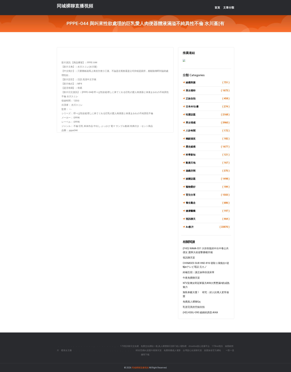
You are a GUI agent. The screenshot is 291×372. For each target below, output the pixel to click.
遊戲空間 (207, 170)
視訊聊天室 (189, 257)
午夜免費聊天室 (191, 277)
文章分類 (228, 7)
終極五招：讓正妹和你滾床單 (198, 272)
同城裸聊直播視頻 (75, 5)
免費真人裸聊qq (191, 301)
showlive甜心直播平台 (199, 346)
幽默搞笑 (207, 138)
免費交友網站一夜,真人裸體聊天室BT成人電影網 (163, 346)
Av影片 (207, 226)
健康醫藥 (207, 210)
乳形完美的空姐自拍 (194, 307)
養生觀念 (207, 202)
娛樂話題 (207, 178)
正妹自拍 (207, 98)
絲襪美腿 (207, 82)
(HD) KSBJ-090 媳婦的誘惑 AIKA (200, 312)
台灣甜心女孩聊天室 (192, 350)
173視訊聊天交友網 (129, 346)
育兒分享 (207, 194)
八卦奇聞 (207, 130)
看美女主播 (66, 350)
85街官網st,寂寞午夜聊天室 (149, 350)
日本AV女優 (207, 106)
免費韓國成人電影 (172, 350)
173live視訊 (217, 346)
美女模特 (207, 90)
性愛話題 (207, 114)
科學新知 (207, 154)
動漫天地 (207, 162)
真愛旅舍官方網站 (212, 350)
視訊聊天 (207, 218)
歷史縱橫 (207, 146)
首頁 (217, 7)
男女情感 (207, 122)
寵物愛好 (207, 186)
